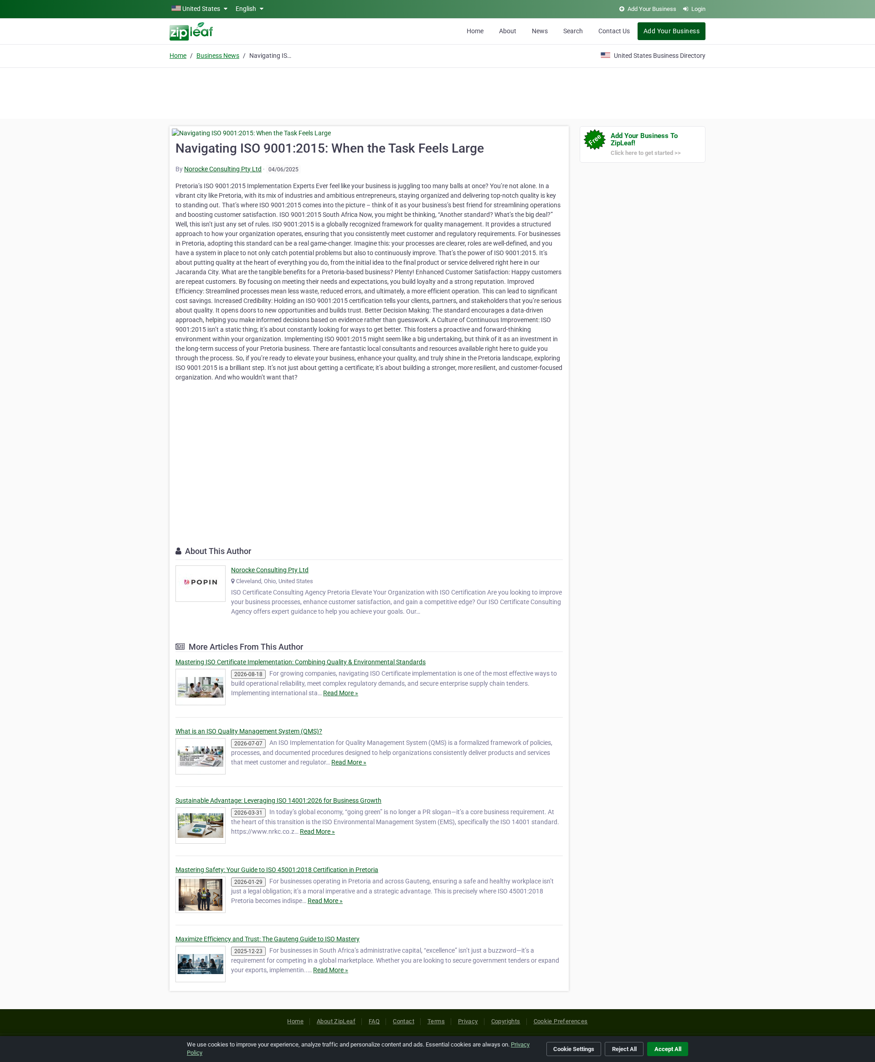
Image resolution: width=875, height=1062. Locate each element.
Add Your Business (671, 31)
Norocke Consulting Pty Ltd (223, 169)
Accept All (667, 1049)
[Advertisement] (437, 92)
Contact (403, 1021)
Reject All (624, 1049)
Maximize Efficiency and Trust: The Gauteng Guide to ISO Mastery (267, 939)
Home (475, 31)
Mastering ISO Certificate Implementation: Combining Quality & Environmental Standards (300, 662)
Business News (217, 55)
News (540, 31)
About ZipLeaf (336, 1021)
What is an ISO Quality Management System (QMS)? (248, 731)
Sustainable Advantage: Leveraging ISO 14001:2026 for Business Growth (278, 800)
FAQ (374, 1021)
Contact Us (614, 31)
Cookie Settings (573, 1049)
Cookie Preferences (561, 1021)
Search (573, 31)
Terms (436, 1021)
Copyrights (505, 1021)
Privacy (468, 1021)
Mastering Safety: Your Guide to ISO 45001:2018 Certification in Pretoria (276, 869)
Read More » (340, 693)
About (507, 31)
